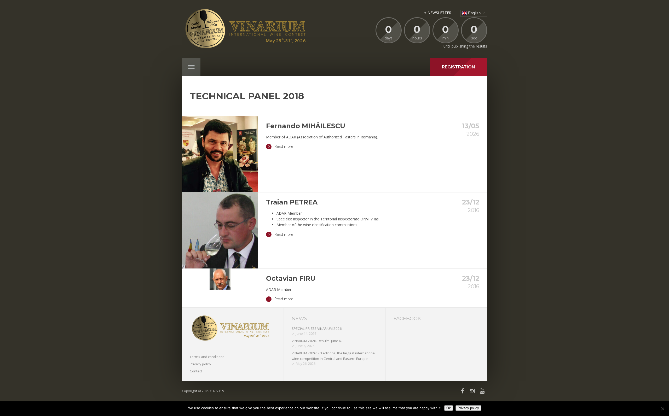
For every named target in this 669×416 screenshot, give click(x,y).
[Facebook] (463, 391)
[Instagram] (472, 391)
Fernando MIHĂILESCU (305, 126)
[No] (662, 408)
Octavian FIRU (290, 278)
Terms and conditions (207, 356)
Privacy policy (200, 364)
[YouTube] (482, 391)
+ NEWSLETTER (437, 12)
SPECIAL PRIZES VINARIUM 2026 (317, 328)
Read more (283, 146)
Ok (448, 408)
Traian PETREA (292, 202)
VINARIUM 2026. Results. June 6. (317, 340)
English (474, 13)
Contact (196, 371)
